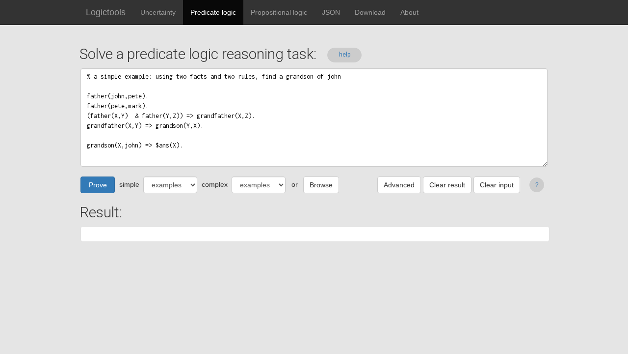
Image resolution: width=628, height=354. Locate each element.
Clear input (497, 185)
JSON (331, 12)
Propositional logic (279, 12)
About (409, 12)
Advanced (399, 185)
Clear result (447, 185)
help (344, 54)
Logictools (106, 12)
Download (370, 12)
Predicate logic (213, 12)
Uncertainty (158, 12)
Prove (98, 185)
